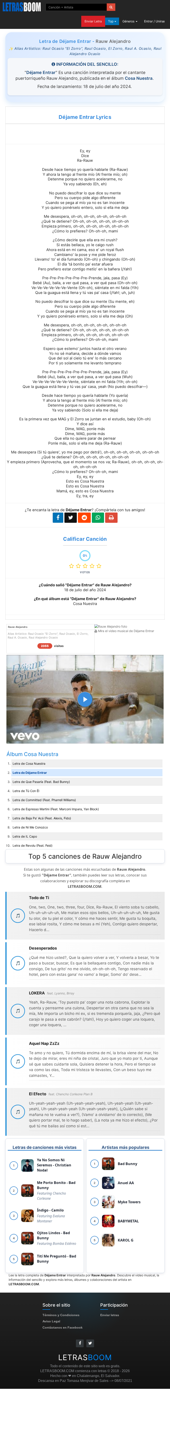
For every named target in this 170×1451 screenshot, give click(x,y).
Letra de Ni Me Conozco (30, 827)
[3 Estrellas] (86, 566)
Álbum (15, 754)
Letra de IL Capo (25, 836)
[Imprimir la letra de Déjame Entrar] (111, 518)
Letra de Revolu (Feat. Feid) (32, 845)
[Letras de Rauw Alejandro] (111, 626)
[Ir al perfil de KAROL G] (108, 1240)
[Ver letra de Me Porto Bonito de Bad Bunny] (27, 1190)
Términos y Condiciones (60, 1315)
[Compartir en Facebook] (58, 518)
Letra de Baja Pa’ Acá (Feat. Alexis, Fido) (42, 818)
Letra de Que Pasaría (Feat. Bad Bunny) (41, 782)
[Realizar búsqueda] (111, 7)
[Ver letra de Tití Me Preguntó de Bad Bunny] (27, 1259)
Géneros (128, 21)
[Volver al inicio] (22, 6)
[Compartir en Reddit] (84, 518)
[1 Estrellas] (72, 566)
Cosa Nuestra (41, 754)
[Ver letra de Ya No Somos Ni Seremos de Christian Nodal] (27, 1165)
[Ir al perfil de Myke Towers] (108, 1202)
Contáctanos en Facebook (62, 1327)
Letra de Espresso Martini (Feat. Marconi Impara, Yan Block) (56, 809)
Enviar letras (109, 1315)
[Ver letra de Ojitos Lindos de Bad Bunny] (27, 1238)
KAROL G (125, 1240)
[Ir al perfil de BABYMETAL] (108, 1221)
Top (111, 21)
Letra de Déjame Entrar (30, 772)
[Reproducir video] (85, 699)
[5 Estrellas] (99, 566)
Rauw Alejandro (113, 41)
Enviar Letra (93, 21)
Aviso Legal (51, 1321)
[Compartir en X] (70, 518)
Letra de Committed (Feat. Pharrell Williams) (44, 800)
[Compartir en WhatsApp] (98, 518)
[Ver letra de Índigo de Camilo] (27, 1215)
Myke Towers (129, 1202)
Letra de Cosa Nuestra (29, 763)
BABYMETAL (128, 1221)
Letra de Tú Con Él (26, 791)
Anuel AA (126, 1182)
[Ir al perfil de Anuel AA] (108, 1183)
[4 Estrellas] (93, 566)
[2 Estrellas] (79, 566)
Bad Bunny (127, 1163)
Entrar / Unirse (154, 21)
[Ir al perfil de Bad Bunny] (108, 1164)
